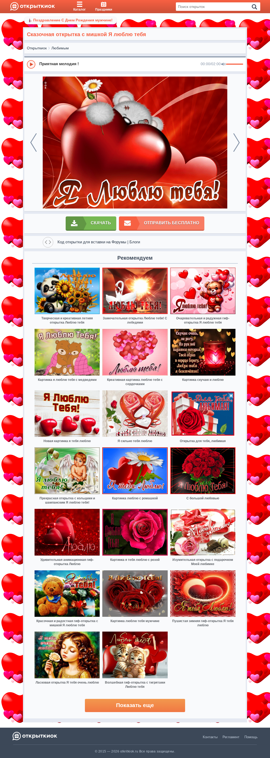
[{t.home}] (35, 736)
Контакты (210, 737)
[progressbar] (234, 64)
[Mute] (223, 64)
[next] (236, 143)
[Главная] (32, 7)
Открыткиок (37, 48)
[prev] (33, 143)
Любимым (60, 48)
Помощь (251, 737)
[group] (135, 64)
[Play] (31, 64)
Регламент (231, 737)
